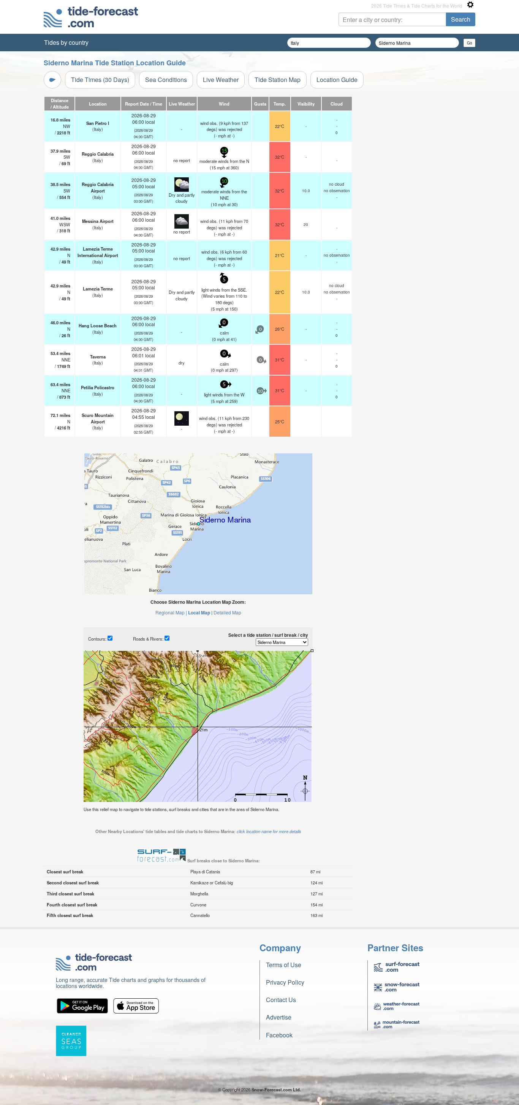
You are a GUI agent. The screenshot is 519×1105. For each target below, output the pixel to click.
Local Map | (200, 612)
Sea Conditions (166, 79)
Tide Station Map (278, 79)
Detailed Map (227, 612)
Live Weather (221, 79)
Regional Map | (171, 612)
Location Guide (337, 79)
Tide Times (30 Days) (100, 79)
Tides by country (66, 42)
